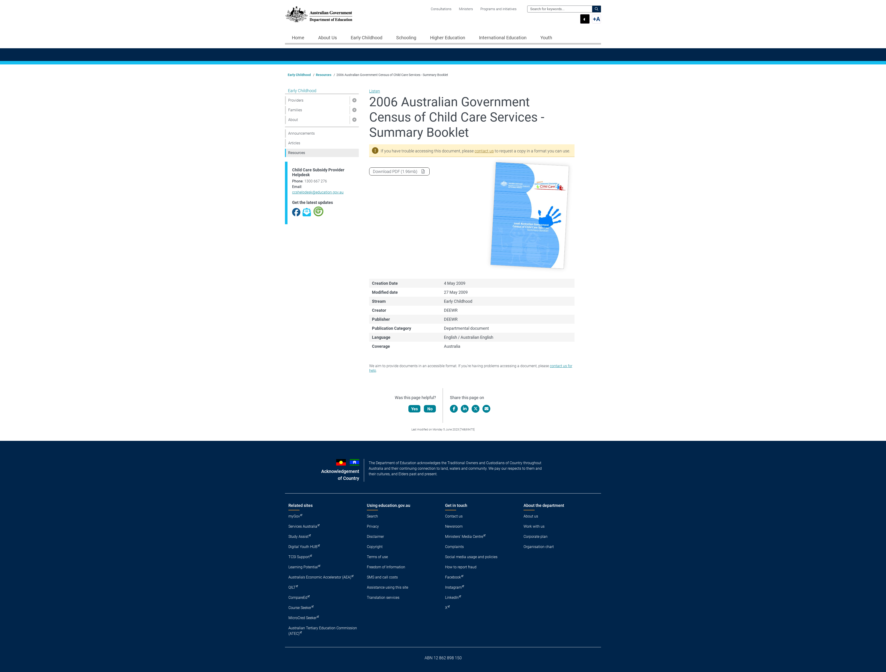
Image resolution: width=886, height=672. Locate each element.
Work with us (534, 526)
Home (298, 37)
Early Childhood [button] (366, 37)
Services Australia (302, 526)
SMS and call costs (382, 577)
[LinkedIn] (465, 409)
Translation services (383, 597)
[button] (354, 100)
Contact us (454, 516)
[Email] (486, 409)
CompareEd (297, 597)
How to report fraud (460, 567)
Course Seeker (299, 607)
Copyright (375, 547)
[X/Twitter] (475, 409)
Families (295, 110)
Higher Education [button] (447, 37)
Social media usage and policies (471, 557)
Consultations (441, 9)
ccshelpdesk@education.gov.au (318, 192)
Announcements (301, 133)
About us (531, 516)
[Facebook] (454, 409)
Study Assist (298, 536)
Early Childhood (299, 75)
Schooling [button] (406, 37)
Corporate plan (536, 536)
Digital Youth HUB (302, 547)
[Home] (319, 14)
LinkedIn (452, 597)
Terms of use (377, 557)
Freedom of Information (386, 567)
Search (372, 516)
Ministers (466, 9)
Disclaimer (375, 536)
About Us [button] (327, 37)
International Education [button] (503, 37)
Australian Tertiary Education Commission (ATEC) (322, 631)
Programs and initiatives (498, 9)
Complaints (454, 547)
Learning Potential (303, 567)
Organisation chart (539, 547)
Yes (414, 408)
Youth (546, 37)
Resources (323, 75)
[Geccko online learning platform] (318, 211)
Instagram (453, 587)
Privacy (373, 526)
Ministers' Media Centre (464, 536)
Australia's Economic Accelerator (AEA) (319, 577)
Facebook (453, 577)
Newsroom (454, 526)
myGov (294, 516)
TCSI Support (299, 557)
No (430, 408)
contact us (484, 150)
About (293, 120)
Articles (294, 143)
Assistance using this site (387, 587)
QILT (292, 587)
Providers (295, 100)
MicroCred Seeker (302, 618)
